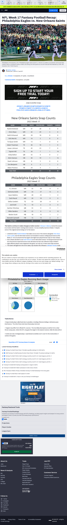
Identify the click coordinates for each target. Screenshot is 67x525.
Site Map (3, 519)
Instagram (5, 501)
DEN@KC (22, 108)
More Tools (33, 435)
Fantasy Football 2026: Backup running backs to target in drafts (21, 364)
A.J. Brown (9, 76)
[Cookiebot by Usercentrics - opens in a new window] (58, 249)
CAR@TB (47, 106)
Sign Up (16, 451)
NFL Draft (3, 483)
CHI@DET (29, 108)
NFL (3, 1)
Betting (3, 475)
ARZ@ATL (20, 106)
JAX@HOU (44, 108)
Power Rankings (26, 474)
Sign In (63, 10)
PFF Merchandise (48, 468)
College (3, 481)
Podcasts (5, 509)
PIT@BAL (47, 110)
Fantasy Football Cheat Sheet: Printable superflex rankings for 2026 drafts (25, 350)
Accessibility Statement (34, 519)
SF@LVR (19, 110)
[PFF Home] (6, 10)
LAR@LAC (40, 110)
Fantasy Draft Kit (26, 478)
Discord (5, 507)
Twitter (5, 499)
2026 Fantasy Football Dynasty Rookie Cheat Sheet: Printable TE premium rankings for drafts (30, 353)
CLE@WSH (36, 108)
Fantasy (3, 477)
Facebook (5, 505)
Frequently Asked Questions (51, 477)
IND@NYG (40, 106)
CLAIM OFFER (53, 10)
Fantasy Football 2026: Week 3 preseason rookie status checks (20, 367)
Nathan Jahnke (12, 70)
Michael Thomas (52, 245)
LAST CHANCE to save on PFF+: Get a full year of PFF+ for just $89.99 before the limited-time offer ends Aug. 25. (33, 6)
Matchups (25, 476)
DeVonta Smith (10, 79)
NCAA (2, 3)
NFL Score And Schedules (29, 468)
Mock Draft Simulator (28, 484)
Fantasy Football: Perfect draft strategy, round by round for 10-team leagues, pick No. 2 (29, 359)
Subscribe (46, 464)
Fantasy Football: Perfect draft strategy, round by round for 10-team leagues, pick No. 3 (29, 356)
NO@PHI (33, 106)
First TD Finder (26, 466)
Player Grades (26, 470)
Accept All (55, 274)
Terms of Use (21, 519)
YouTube (5, 503)
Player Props (25, 464)
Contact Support (48, 475)
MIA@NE (27, 106)
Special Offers (47, 466)
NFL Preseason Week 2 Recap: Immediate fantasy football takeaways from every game (26, 370)
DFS (2, 479)
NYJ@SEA (26, 110)
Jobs (2, 464)
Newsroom (3, 466)
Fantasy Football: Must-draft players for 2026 (18, 373)
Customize (32, 274)
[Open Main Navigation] (2, 10)
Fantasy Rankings (27, 480)
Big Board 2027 (26, 482)
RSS (4, 511)
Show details (58, 269)
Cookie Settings (5, 521)
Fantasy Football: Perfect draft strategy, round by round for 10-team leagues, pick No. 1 (29, 362)
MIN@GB (33, 110)
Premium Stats (26, 472)
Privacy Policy (11, 519)
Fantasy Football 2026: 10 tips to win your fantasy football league (21, 376)
